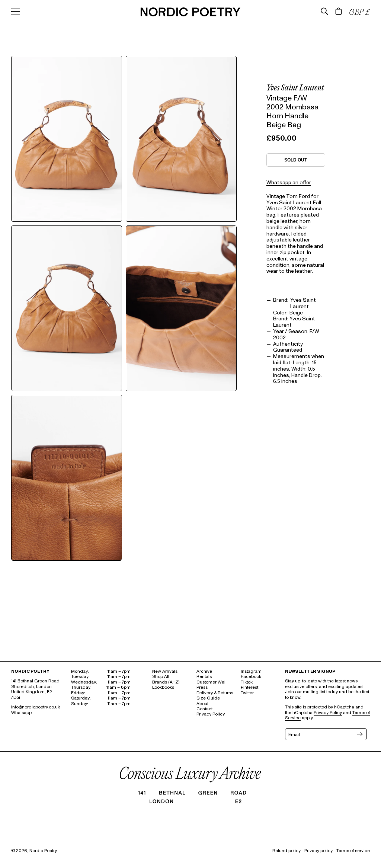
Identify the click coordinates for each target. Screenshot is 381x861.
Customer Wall (211, 682)
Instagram (251, 671)
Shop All (160, 676)
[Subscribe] (359, 734)
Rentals (204, 676)
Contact (204, 709)
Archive (204, 671)
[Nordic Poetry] (190, 14)
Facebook (251, 676)
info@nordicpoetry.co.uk (35, 707)
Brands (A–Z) (165, 682)
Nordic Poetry (43, 851)
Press (202, 687)
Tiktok (247, 682)
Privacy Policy (210, 714)
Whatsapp (21, 713)
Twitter (247, 693)
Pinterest (249, 687)
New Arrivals (164, 671)
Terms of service (353, 851)
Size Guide (208, 698)
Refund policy (286, 851)
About (202, 704)
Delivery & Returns (214, 693)
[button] (324, 11)
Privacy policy (318, 851)
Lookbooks (163, 687)
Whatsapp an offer (288, 182)
